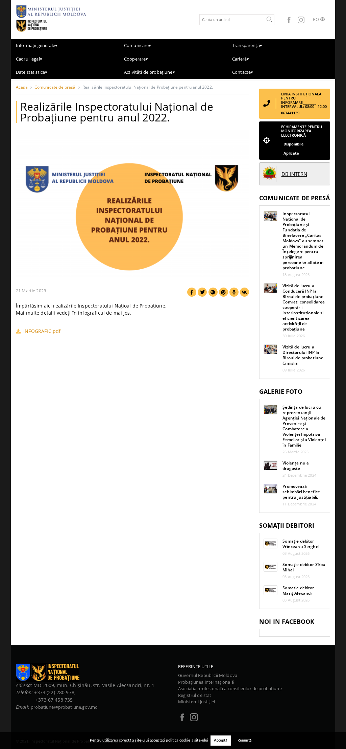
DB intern (294, 174)
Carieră (240, 59)
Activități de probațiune (149, 72)
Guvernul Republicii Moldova (207, 675)
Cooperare (136, 59)
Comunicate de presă (55, 87)
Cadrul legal (29, 59)
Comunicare (137, 45)
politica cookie (178, 740)
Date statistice (31, 72)
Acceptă (221, 740)
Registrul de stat (195, 695)
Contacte (242, 72)
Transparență (247, 45)
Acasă (22, 87)
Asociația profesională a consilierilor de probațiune (230, 688)
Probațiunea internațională (206, 682)
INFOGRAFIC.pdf (41, 331)
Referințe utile (195, 666)
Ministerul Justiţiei (196, 702)
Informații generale (36, 45)
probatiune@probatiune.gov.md (64, 707)
